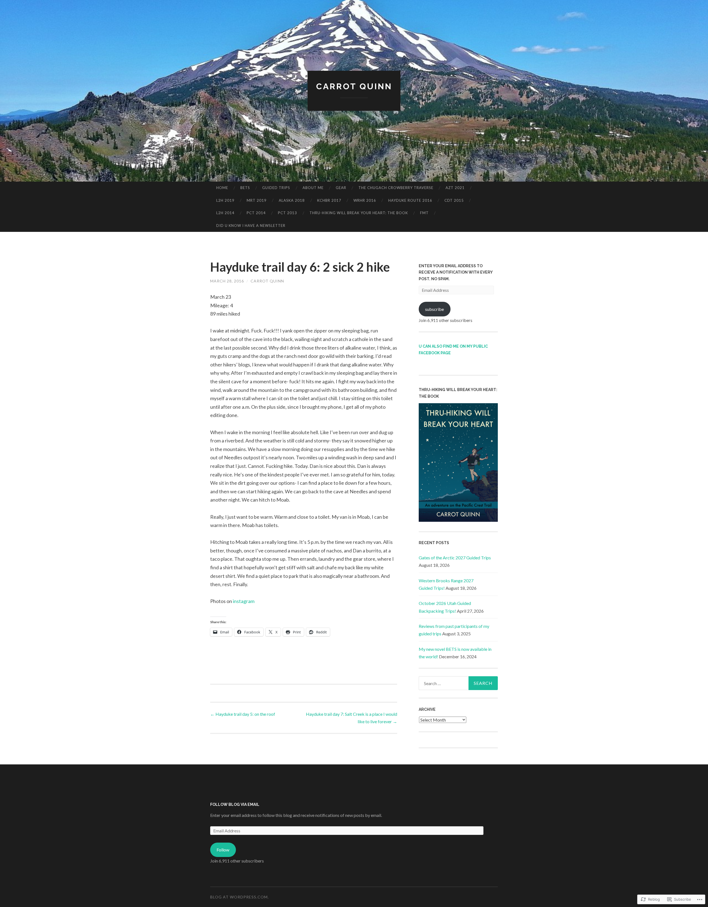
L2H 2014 (225, 213)
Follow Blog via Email (234, 804)
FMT (424, 213)
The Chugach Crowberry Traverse (395, 187)
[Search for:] (458, 683)
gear (341, 187)
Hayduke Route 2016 (410, 200)
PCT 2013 (287, 213)
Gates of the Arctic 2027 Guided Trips (455, 557)
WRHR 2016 (364, 200)
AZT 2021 (455, 187)
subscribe (434, 309)
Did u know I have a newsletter (250, 225)
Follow (223, 849)
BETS (245, 187)
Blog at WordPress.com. (239, 897)
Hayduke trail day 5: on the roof (242, 714)
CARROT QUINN (354, 86)
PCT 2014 (256, 213)
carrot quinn (267, 281)
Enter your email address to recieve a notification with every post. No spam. (456, 272)
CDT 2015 (454, 200)
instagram (243, 601)
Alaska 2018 (292, 200)
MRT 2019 (257, 200)
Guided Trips (276, 187)
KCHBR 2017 (329, 200)
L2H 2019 (225, 200)
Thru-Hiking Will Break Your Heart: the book (358, 213)
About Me (313, 187)
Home (222, 187)
